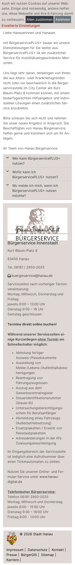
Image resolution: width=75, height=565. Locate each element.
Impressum (15, 550)
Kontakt (58, 550)
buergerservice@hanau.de (32, 275)
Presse (11, 555)
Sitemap (47, 555)
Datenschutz (38, 550)
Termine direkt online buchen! (32, 324)
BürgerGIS (29, 555)
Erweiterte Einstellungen (21, 25)
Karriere (12, 560)
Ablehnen (62, 19)
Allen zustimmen (39, 19)
